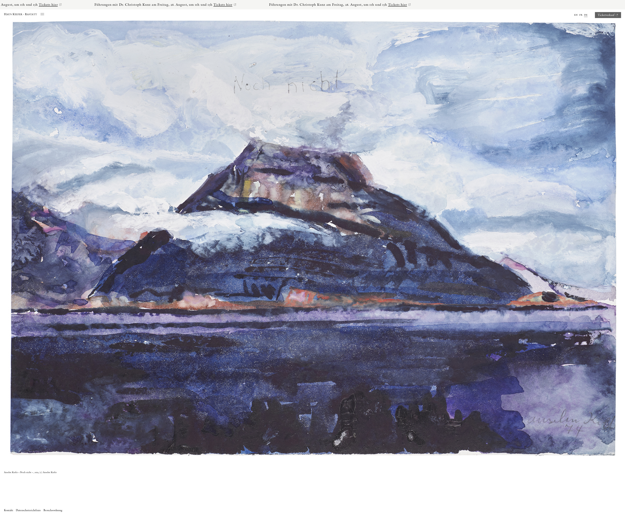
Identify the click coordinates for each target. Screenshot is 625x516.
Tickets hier (70, 5)
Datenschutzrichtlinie (28, 510)
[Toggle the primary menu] (42, 14)
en (576, 15)
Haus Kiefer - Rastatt (20, 14)
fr (580, 15)
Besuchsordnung (52, 510)
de (586, 15)
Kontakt (8, 510)
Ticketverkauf (606, 15)
